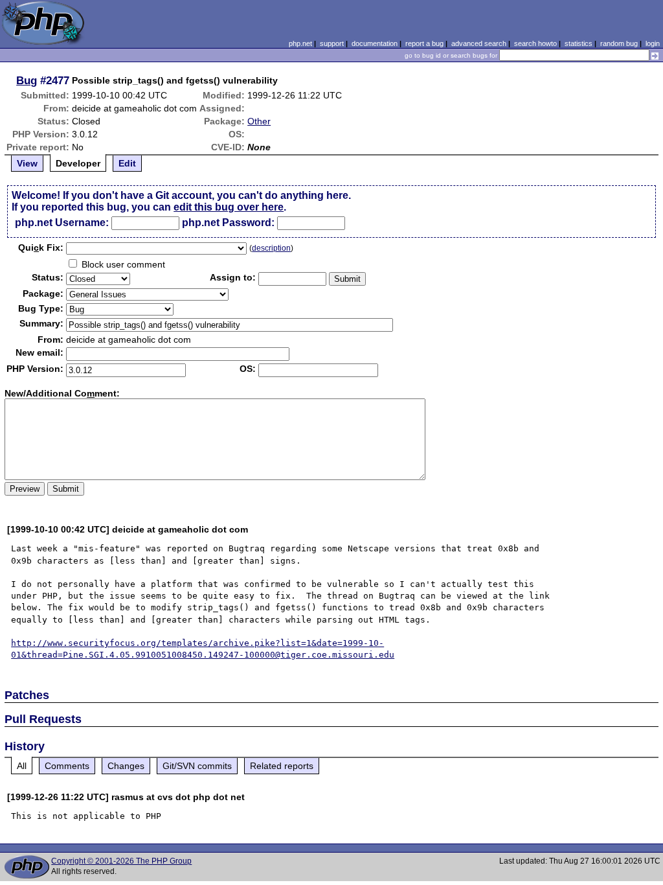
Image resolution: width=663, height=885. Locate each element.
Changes (125, 766)
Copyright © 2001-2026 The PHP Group (121, 861)
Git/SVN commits (197, 766)
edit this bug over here (229, 207)
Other (259, 121)
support (332, 43)
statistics (578, 43)
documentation (375, 43)
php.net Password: (228, 222)
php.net (300, 43)
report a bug (424, 43)
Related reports (281, 766)
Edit (127, 163)
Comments (67, 766)
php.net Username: (62, 222)
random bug (619, 43)
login (653, 43)
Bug (26, 80)
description (271, 248)
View (27, 163)
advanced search (478, 43)
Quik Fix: (40, 247)
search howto (535, 43)
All (22, 766)
